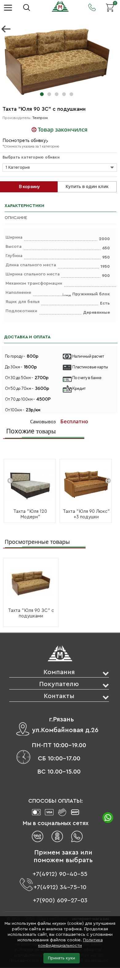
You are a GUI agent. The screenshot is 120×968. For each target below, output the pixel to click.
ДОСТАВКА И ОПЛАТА (27, 337)
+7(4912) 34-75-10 (60, 887)
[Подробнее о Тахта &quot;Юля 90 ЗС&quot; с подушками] (30, 583)
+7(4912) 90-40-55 (60, 874)
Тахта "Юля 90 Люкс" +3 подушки (86, 514)
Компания (59, 672)
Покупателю (59, 684)
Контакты (59, 696)
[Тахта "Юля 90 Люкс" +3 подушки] (85, 484)
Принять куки (61, 958)
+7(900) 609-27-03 (60, 900)
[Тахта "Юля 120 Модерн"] (29, 484)
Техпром (40, 118)
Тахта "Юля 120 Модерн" (30, 514)
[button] (41, 94)
